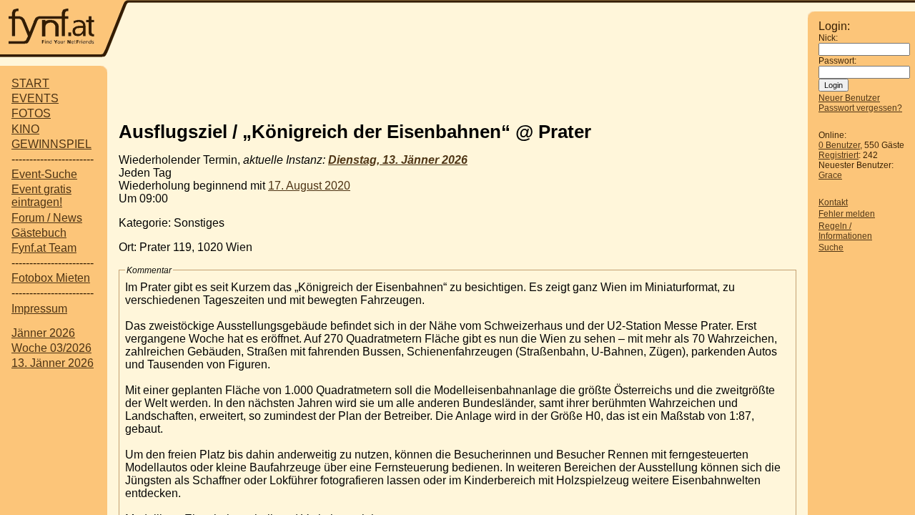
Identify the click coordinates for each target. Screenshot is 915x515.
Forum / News (46, 218)
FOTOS (31, 113)
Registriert (838, 155)
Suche (831, 247)
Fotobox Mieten (50, 278)
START (30, 83)
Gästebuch (38, 233)
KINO (25, 129)
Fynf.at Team (43, 248)
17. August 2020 (309, 186)
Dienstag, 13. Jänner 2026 (398, 160)
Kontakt (833, 202)
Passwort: (837, 61)
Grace (830, 175)
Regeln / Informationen (845, 231)
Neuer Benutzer (849, 98)
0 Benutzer (839, 145)
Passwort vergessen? (860, 108)
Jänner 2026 (43, 333)
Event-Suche (44, 174)
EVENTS (35, 98)
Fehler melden (846, 214)
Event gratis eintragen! (41, 195)
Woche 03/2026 (51, 348)
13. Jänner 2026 (52, 363)
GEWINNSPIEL (51, 144)
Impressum (39, 309)
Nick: (828, 38)
